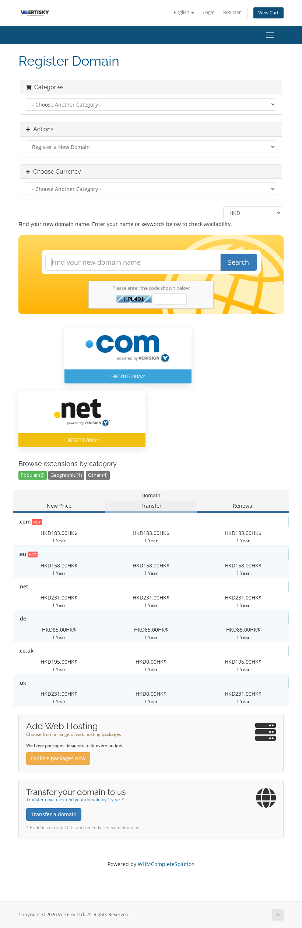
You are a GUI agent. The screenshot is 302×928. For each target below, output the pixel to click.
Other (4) (98, 475)
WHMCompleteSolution (166, 864)
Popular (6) (33, 475)
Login (209, 12)
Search (238, 262)
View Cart (268, 13)
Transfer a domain (54, 814)
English (182, 12)
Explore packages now (58, 758)
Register (232, 12)
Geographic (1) (66, 475)
